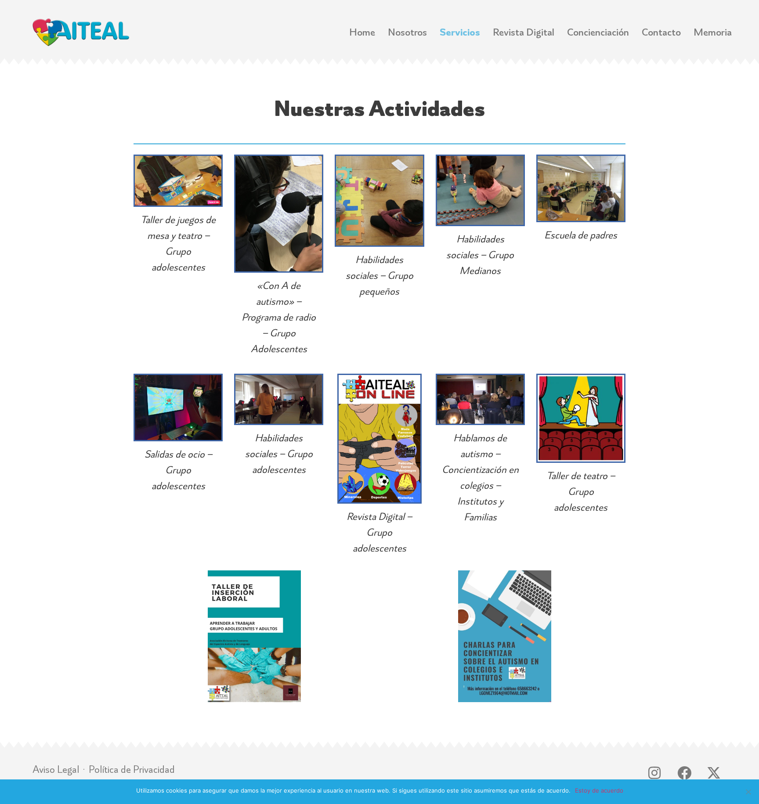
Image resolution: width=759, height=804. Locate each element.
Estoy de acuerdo (599, 790)
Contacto (661, 32)
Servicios (460, 32)
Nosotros (407, 32)
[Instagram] (654, 773)
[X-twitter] (713, 773)
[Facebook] (684, 773)
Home (362, 32)
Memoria (713, 32)
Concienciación (598, 32)
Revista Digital (523, 32)
